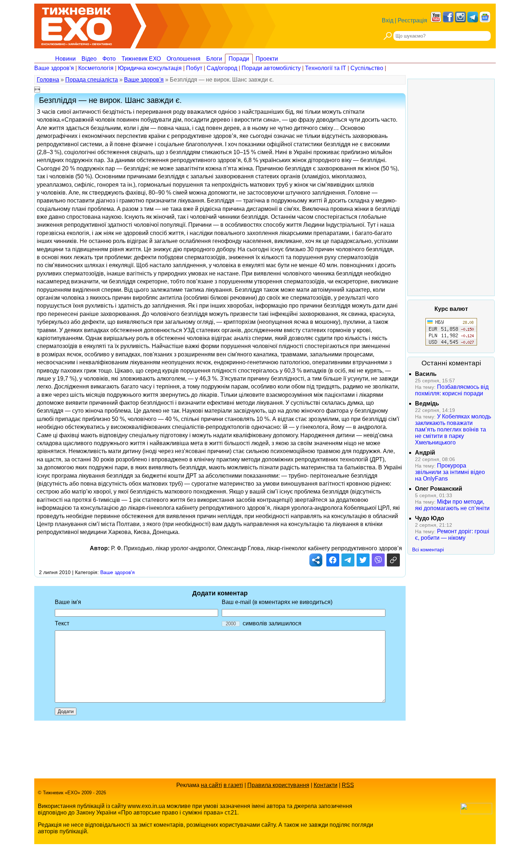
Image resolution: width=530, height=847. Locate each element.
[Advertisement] (451, 187)
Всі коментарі (428, 549)
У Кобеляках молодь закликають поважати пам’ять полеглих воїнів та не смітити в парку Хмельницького (453, 429)
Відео (89, 59)
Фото (109, 59)
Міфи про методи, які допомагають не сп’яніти (452, 505)
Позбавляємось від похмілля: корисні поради (452, 390)
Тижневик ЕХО (141, 59)
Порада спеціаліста (91, 80)
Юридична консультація (150, 68)
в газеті (233, 785)
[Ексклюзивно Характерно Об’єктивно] (76, 24)
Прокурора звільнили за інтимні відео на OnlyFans (450, 472)
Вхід (387, 20)
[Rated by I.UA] (476, 812)
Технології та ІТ (325, 68)
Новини (65, 59)
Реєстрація (412, 20)
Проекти (267, 59)
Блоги (214, 59)
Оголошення (183, 59)
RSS (348, 785)
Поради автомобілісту (271, 68)
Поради (239, 59)
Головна (48, 80)
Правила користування (278, 785)
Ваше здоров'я (54, 68)
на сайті (211, 785)
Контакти (325, 785)
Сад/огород (222, 68)
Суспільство (366, 68)
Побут (194, 68)
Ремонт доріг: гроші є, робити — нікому (452, 534)
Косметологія (96, 68)
